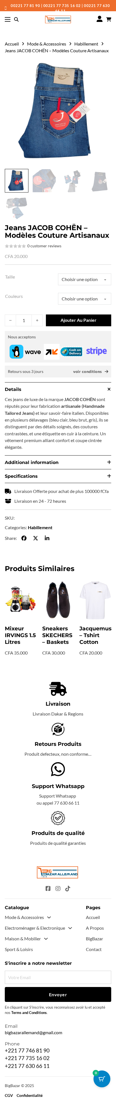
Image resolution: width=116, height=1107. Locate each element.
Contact (94, 949)
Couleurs (14, 296)
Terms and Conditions (29, 1013)
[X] (35, 538)
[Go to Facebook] (48, 889)
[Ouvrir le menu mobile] (7, 19)
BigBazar (94, 938)
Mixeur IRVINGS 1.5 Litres (20, 635)
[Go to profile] (99, 19)
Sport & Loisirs (19, 949)
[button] (103, 66)
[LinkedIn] (47, 538)
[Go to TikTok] (67, 889)
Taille (10, 276)
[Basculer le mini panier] (108, 19)
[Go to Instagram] (58, 889)
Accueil (12, 43)
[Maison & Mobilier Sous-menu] (46, 938)
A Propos (95, 928)
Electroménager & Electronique (35, 928)
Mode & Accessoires (46, 43)
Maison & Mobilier (23, 938)
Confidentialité (30, 1095)
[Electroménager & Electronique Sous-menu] (70, 928)
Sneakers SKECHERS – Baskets (57, 635)
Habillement (86, 43)
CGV (9, 1095)
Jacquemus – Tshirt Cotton (95, 635)
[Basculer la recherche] (16, 19)
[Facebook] (24, 538)
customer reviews (44, 246)
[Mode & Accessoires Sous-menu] (49, 917)
